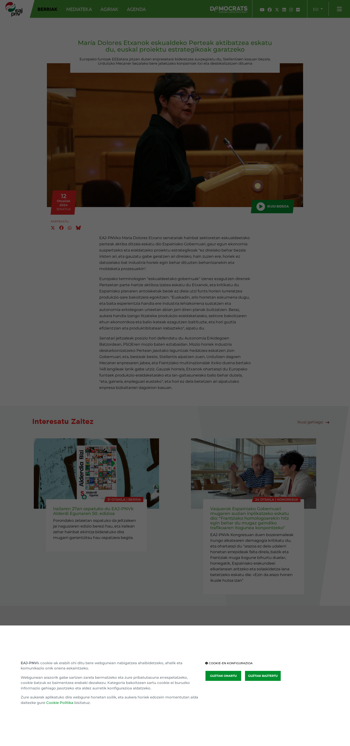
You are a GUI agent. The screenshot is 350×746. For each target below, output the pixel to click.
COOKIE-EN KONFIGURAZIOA (230, 663)
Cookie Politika (59, 702)
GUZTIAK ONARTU (223, 676)
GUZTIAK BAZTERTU (263, 676)
